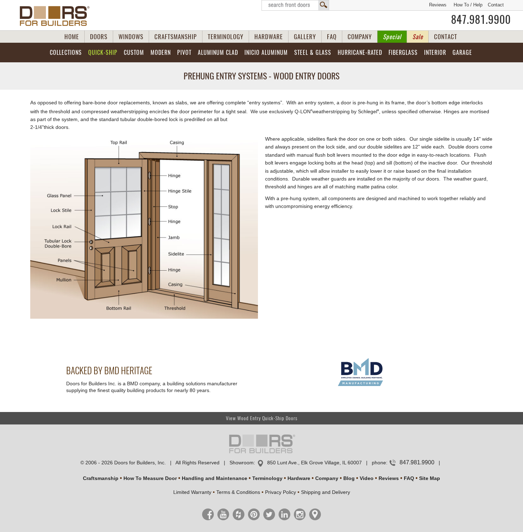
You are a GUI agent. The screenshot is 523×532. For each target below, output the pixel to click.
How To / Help (468, 4)
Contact (496, 4)
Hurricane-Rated (360, 52)
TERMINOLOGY (225, 36)
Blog (349, 478)
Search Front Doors (295, 5)
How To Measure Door (150, 478)
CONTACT (445, 36)
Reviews (438, 4)
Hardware (298, 478)
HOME (71, 36)
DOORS (98, 36)
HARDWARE (268, 36)
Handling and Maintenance (214, 478)
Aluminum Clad (218, 52)
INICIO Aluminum (266, 52)
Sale (417, 36)
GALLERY (305, 36)
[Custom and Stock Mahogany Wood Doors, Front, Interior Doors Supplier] (57, 16)
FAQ (332, 36)
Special (392, 36)
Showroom (241, 462)
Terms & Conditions (238, 492)
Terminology (267, 478)
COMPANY (360, 36)
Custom (134, 52)
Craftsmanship (100, 478)
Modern (160, 52)
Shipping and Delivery (325, 492)
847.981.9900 (481, 19)
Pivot (184, 52)
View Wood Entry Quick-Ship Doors (261, 418)
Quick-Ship (102, 52)
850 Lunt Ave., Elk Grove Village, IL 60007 (314, 462)
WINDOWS (130, 36)
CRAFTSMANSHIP (175, 36)
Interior (435, 52)
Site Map (429, 478)
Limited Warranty (192, 492)
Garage (462, 52)
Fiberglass (403, 52)
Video (367, 478)
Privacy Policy (280, 492)
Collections (66, 52)
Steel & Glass (312, 52)
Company (326, 478)
